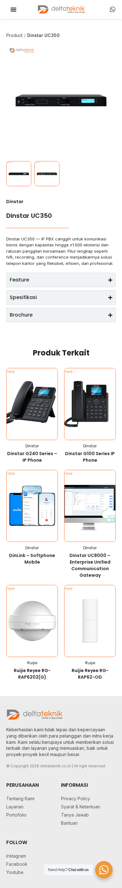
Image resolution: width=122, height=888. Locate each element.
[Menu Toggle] (13, 9)
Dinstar (14, 201)
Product (14, 35)
